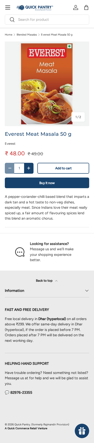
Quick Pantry (22, 424)
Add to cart (63, 168)
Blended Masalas (27, 34)
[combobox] (47, 19)
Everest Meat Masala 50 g (57, 34)
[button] (86, 7)
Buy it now (47, 183)
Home (8, 34)
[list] (47, 84)
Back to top (44, 280)
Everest (10, 143)
